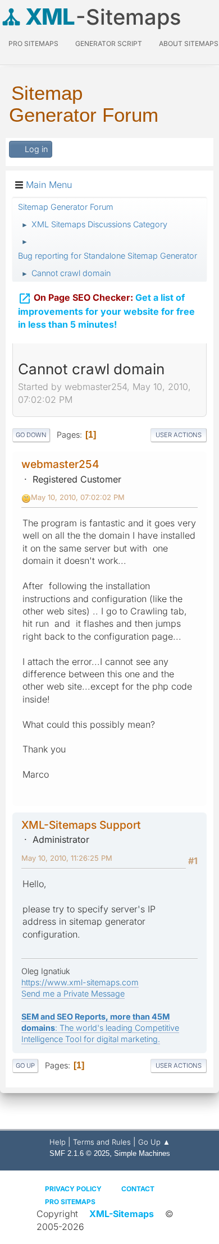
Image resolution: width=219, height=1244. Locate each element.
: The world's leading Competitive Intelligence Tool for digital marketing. (100, 1028)
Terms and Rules (102, 1141)
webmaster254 (60, 464)
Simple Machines (142, 1153)
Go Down (31, 435)
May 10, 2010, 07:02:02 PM (78, 497)
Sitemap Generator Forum (83, 104)
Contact (137, 1189)
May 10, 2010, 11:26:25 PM (66, 857)
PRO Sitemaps (33, 43)
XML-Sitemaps (121, 1213)
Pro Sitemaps (70, 1201)
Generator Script (108, 43)
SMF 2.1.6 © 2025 (79, 1153)
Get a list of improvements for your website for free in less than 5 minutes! (106, 311)
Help (57, 1141)
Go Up (25, 1065)
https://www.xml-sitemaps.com (80, 982)
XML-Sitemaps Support (81, 825)
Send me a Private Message (73, 993)
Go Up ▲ (154, 1141)
